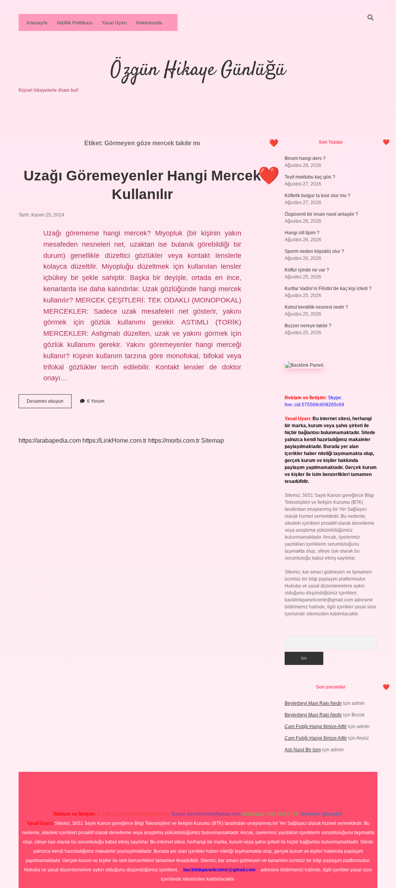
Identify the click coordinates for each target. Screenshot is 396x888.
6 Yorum (95, 401)
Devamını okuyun (49, 403)
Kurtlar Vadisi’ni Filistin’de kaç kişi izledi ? (328, 288)
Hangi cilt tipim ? (302, 232)
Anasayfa (37, 23)
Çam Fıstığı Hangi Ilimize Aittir (316, 726)
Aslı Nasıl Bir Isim (303, 749)
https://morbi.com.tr (174, 440)
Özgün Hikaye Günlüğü (198, 70)
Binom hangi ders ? (305, 158)
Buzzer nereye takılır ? (308, 325)
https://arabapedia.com (50, 440)
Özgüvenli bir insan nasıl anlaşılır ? (321, 214)
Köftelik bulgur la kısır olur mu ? (317, 195)
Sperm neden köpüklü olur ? (314, 251)
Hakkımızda (149, 23)
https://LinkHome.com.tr (114, 440)
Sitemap (212, 440)
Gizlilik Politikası (74, 23)
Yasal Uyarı (114, 23)
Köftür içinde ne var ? (307, 270)
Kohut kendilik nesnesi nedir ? (316, 307)
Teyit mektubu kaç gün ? (310, 177)
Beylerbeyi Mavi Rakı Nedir (313, 703)
